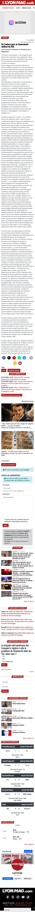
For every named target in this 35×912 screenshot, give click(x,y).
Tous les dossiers (27, 738)
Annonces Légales (26, 8)
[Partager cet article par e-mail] (15, 363)
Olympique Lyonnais (18, 725)
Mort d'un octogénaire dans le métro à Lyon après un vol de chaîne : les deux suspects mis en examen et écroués (22, 565)
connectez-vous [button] (20, 491)
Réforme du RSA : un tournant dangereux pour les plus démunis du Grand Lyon (15, 378)
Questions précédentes (6, 669)
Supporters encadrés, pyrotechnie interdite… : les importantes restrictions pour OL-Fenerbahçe (22, 573)
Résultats (32, 671)
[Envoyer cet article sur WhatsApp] (19, 357)
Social (5, 37)
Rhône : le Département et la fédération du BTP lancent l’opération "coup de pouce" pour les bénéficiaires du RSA (16, 389)
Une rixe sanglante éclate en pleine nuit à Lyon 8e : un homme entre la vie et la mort (22, 580)
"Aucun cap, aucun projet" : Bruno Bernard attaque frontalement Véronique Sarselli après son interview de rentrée (22, 555)
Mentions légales (20, 903)
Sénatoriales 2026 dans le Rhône (22, 718)
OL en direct (15, 569)
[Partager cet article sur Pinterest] (14, 357)
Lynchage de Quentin (18, 732)
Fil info (18, 8)
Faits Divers (15, 560)
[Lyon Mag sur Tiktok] (27, 898)
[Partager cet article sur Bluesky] (24, 357)
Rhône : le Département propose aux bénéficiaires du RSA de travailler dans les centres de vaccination (17, 383)
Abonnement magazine (8, 8)
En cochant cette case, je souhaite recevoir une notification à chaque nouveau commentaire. (17, 520)
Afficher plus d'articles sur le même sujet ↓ (11, 395)
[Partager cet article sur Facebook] (4, 357)
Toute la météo (28, 844)
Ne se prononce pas (7, 662)
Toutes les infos (28, 601)
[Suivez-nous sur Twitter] (12, 898)
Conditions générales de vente (23, 905)
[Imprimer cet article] (31, 357)
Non (3, 659)
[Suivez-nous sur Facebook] (17, 865)
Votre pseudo (6, 485)
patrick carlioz (14, 370)
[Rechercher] (32, 2)
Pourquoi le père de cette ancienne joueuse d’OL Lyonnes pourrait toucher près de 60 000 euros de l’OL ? (22, 596)
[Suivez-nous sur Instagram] (17, 898)
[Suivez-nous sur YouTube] (22, 898)
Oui (3, 656)
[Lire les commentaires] (20, 363)
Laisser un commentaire (8, 465)
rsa (4, 370)
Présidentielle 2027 (18, 711)
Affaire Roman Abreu (18, 703)
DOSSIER (14, 701)
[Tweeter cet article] (9, 357)
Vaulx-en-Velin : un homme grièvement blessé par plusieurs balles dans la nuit (22, 588)
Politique (14, 551)
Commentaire (6, 494)
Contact (12, 905)
